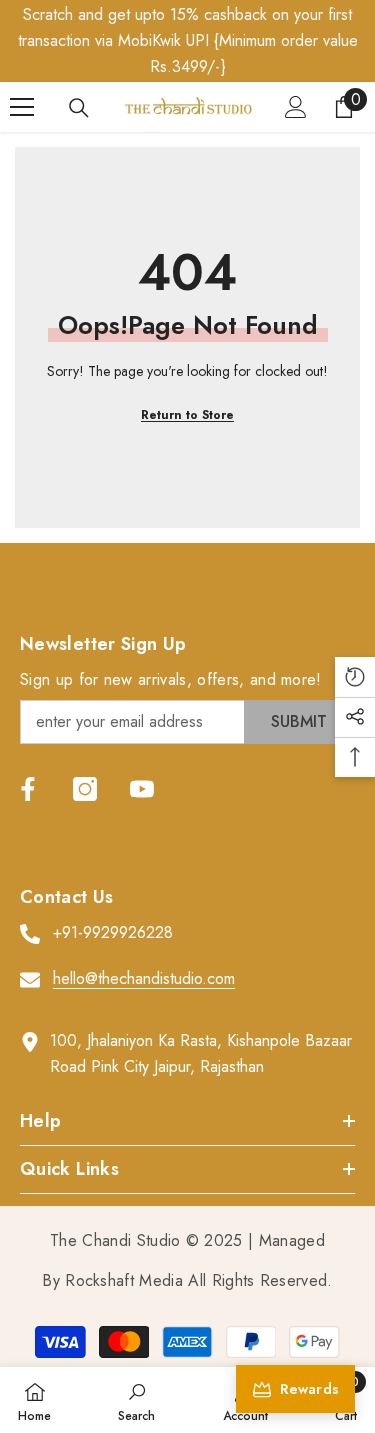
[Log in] (296, 107)
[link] (136, 1400)
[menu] (22, 107)
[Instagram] (85, 789)
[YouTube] (142, 789)
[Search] (79, 108)
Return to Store (187, 415)
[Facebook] (28, 789)
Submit (299, 721)
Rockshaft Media (124, 1280)
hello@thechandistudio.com (144, 978)
